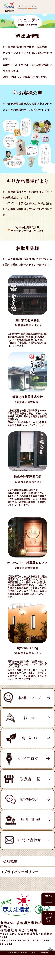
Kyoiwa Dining (27, 648)
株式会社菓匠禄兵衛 (27, 476)
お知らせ (16, 77)
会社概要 (10, 861)
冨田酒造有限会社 (27, 320)
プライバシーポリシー (21, 872)
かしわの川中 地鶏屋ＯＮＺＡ (27, 563)
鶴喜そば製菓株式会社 (27, 397)
